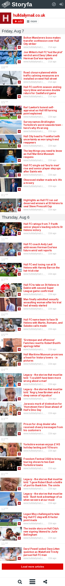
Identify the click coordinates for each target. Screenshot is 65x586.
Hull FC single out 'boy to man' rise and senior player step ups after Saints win (42, 168)
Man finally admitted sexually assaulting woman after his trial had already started (42, 302)
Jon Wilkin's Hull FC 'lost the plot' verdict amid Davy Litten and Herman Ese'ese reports (42, 55)
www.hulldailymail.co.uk (35, 47)
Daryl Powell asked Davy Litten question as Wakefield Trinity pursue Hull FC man (41, 551)
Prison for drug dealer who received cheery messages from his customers (43, 427)
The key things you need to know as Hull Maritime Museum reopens (42, 153)
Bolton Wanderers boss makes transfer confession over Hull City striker (42, 40)
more (34, 21)
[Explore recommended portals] (54, 4)
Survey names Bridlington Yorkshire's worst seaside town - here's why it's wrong (43, 124)
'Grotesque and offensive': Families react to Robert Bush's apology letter (42, 343)
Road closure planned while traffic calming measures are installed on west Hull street (41, 75)
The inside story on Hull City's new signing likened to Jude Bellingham (41, 531)
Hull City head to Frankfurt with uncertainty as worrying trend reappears (41, 139)
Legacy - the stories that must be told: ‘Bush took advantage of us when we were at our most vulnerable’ (42, 498)
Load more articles (32, 566)
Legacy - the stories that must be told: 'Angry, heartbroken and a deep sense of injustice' (42, 392)
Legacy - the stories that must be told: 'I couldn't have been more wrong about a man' (42, 377)
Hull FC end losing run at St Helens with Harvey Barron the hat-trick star (41, 267)
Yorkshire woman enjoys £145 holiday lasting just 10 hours (41, 446)
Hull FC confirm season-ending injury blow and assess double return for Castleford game (42, 90)
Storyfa (22, 4)
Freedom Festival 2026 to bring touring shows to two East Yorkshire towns (42, 462)
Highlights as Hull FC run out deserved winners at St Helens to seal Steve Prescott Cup (43, 203)
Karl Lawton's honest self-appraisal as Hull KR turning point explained (40, 110)
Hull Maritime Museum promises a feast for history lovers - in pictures (43, 357)
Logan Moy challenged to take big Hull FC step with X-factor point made (41, 517)
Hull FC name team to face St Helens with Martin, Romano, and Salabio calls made (43, 322)
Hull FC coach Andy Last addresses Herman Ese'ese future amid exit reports (40, 247)
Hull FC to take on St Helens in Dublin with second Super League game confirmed (41, 287)
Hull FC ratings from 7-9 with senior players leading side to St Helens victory (43, 227)
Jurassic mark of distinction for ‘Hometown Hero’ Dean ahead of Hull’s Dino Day (42, 406)
